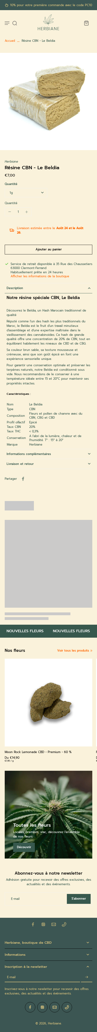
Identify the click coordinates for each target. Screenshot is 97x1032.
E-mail (15, 899)
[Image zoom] (48, 101)
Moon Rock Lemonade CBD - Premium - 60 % (38, 752)
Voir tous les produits (73, 651)
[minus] (9, 212)
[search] (14, 23)
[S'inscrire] (86, 977)
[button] (48, 249)
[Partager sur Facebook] (23, 479)
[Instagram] (43, 924)
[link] (91, 651)
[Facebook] (33, 924)
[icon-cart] (86, 23)
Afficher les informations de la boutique (40, 276)
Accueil (10, 40)
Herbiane (54, 1023)
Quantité (11, 184)
